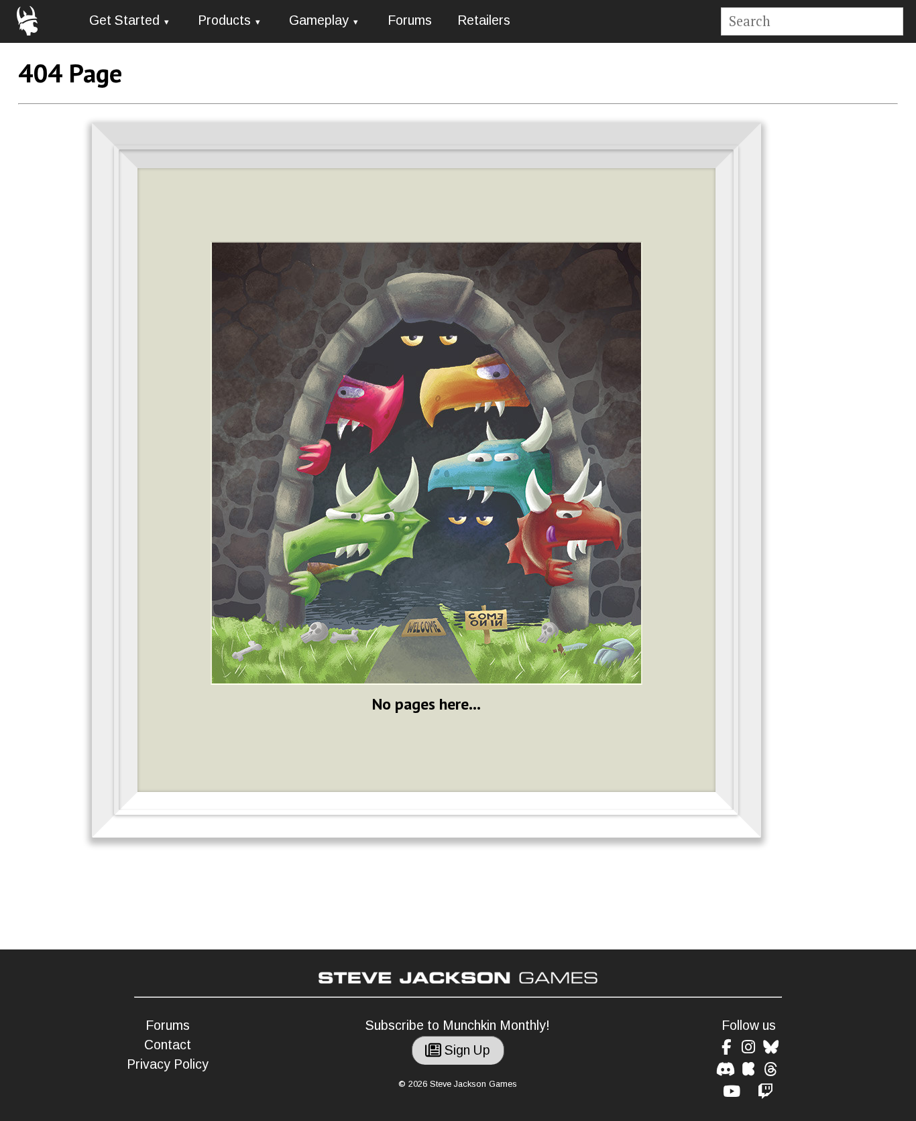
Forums (410, 20)
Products (224, 20)
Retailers (483, 20)
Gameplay (319, 20)
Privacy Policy (168, 1064)
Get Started (124, 20)
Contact (167, 1045)
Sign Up (465, 1050)
